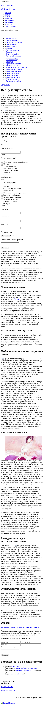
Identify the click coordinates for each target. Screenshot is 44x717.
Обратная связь (10, 26)
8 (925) (7, 5)
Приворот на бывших (14, 69)
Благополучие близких (11, 195)
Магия (7, 15)
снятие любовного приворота (26, 668)
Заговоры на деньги (10, 199)
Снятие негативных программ (14, 193)
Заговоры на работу (13, 65)
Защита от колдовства (14, 42)
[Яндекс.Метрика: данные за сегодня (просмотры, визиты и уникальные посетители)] (8, 703)
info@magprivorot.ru (8, 9)
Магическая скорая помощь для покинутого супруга (20, 627)
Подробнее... (5, 85)
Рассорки (9, 62)
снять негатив (16, 666)
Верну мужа (9, 20)
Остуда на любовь (12, 54)
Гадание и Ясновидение (12, 197)
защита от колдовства (23, 670)
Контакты (8, 24)
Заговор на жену (12, 60)
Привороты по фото (13, 64)
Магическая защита (10, 170)
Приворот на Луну (13, 77)
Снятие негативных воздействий (15, 162)
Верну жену (9, 22)
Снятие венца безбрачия (12, 188)
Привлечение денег (13, 46)
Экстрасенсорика (12, 50)
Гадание (9, 48)
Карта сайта (15, 707)
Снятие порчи (11, 44)
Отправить (5, 248)
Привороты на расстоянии (15, 71)
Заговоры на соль (12, 75)
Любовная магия (12, 38)
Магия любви (8, 191)
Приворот (8, 18)
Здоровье (6, 173)
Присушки (10, 52)
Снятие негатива (12, 40)
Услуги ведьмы (11, 79)
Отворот (6, 204)
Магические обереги (10, 201)
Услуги (7, 17)
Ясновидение (8, 177)
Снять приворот (12, 58)
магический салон (17, 674)
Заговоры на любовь (13, 81)
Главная (8, 13)
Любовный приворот (14, 56)
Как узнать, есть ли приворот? (17, 67)
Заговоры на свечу (13, 73)
